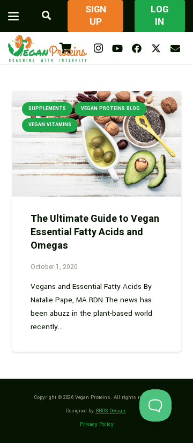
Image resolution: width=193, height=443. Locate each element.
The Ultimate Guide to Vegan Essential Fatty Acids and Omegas (95, 232)
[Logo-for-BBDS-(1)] (47, 48)
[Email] (175, 48)
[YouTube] (117, 48)
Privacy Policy (97, 424)
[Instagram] (98, 48)
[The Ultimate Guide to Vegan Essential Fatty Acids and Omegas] (96, 144)
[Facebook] (136, 48)
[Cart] (65, 48)
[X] (156, 48)
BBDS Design (110, 411)
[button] (13, 16)
